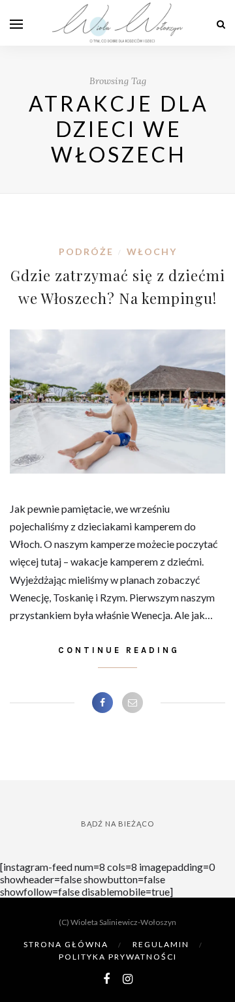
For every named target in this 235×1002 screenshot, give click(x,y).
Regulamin (161, 944)
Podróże (86, 251)
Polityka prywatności (118, 957)
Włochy (152, 251)
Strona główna (66, 944)
